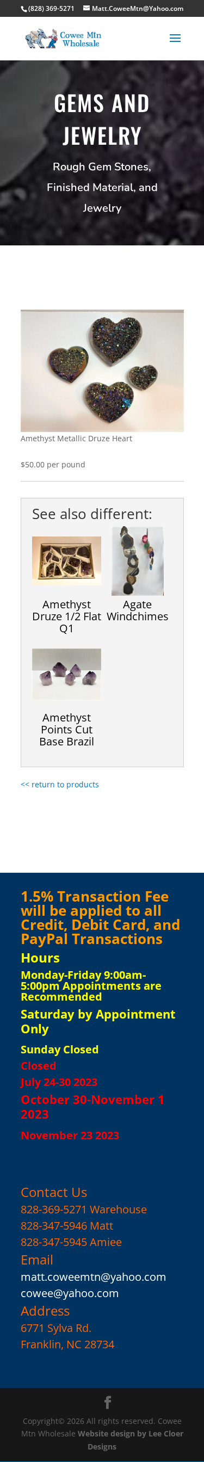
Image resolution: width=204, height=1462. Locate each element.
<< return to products (60, 784)
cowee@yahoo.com (70, 1293)
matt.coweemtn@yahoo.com (93, 1276)
